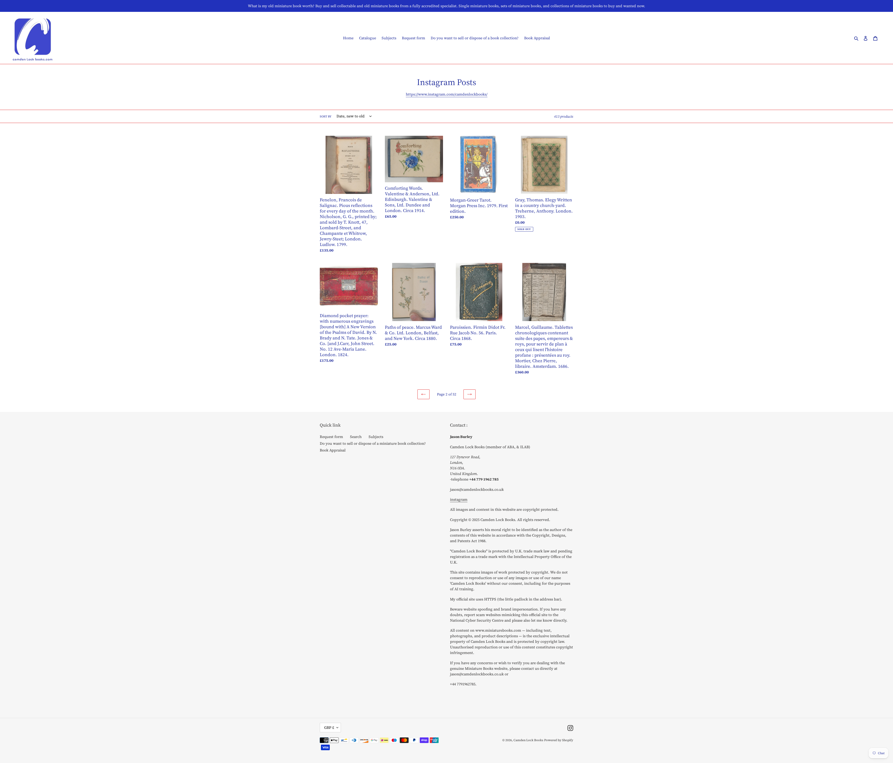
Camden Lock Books (528, 740)
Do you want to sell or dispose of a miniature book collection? (373, 443)
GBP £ (329, 727)
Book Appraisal (333, 450)
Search (356, 436)
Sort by (325, 116)
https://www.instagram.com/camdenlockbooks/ (446, 94)
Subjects (376, 436)
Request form (331, 436)
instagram (458, 499)
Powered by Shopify (558, 740)
